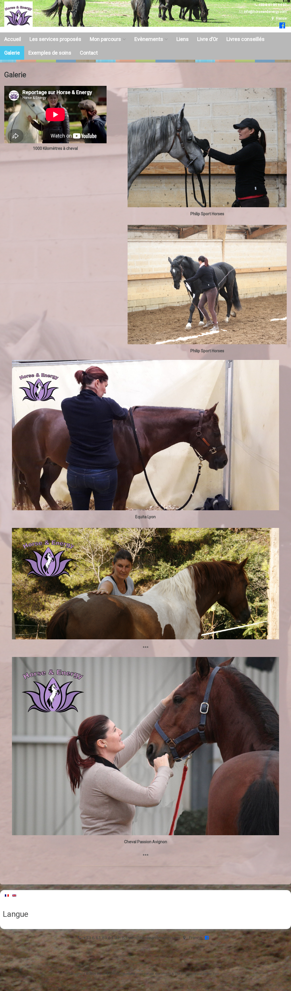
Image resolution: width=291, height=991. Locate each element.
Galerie (12, 53)
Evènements (148, 39)
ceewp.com (211, 974)
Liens (182, 39)
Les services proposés (55, 39)
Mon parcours (105, 39)
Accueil (12, 39)
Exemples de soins (49, 53)
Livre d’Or (207, 39)
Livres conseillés (245, 39)
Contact (89, 53)
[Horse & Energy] (18, 28)
